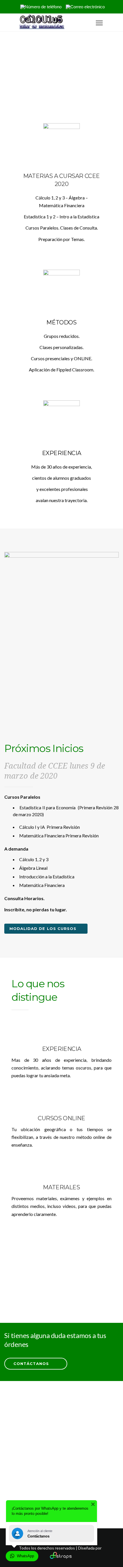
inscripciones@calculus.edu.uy (67, 1485)
